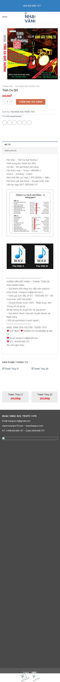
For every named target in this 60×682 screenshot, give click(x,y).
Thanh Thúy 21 (15, 394)
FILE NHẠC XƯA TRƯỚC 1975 (27, 86)
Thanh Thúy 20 (44, 394)
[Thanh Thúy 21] (15, 379)
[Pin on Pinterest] (24, 122)
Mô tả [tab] (7, 145)
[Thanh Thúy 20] (44, 379)
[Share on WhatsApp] (4, 122)
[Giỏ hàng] (56, 17)
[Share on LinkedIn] (29, 122)
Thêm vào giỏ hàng (31, 102)
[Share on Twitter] (14, 122)
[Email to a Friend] (19, 122)
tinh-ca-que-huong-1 (14, 116)
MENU (4, 17)
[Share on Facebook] (9, 122)
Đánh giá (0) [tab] (10, 151)
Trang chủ (7, 86)
